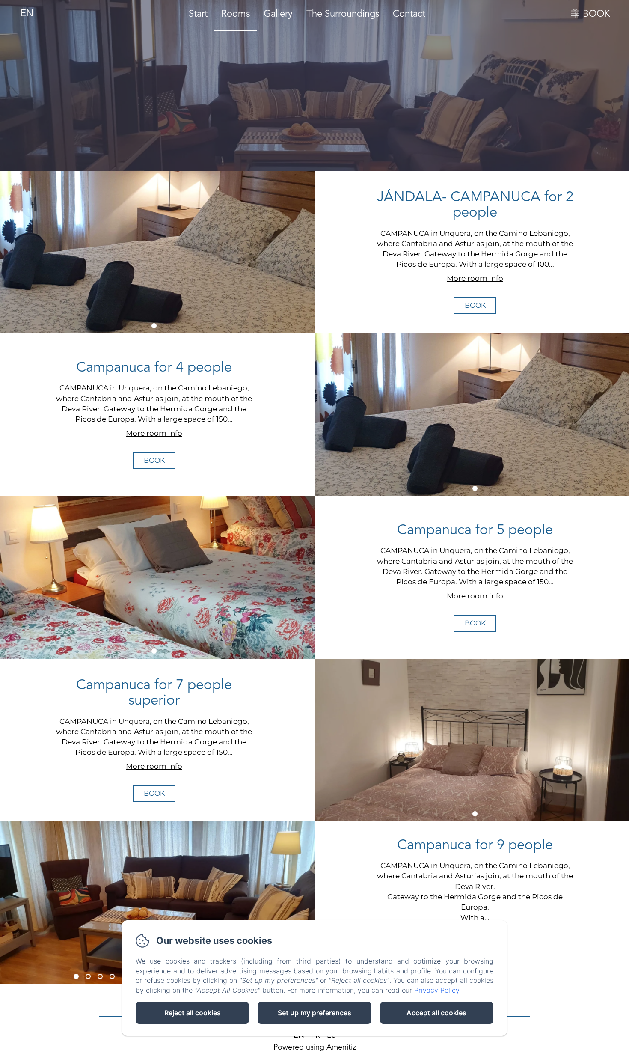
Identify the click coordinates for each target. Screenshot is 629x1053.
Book (475, 305)
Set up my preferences (314, 1012)
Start (198, 14)
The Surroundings (342, 14)
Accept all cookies (436, 1012)
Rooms (235, 14)
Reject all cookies (192, 1012)
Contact (409, 14)
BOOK (596, 14)
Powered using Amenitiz (314, 1047)
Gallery (278, 14)
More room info (475, 278)
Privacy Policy (436, 990)
